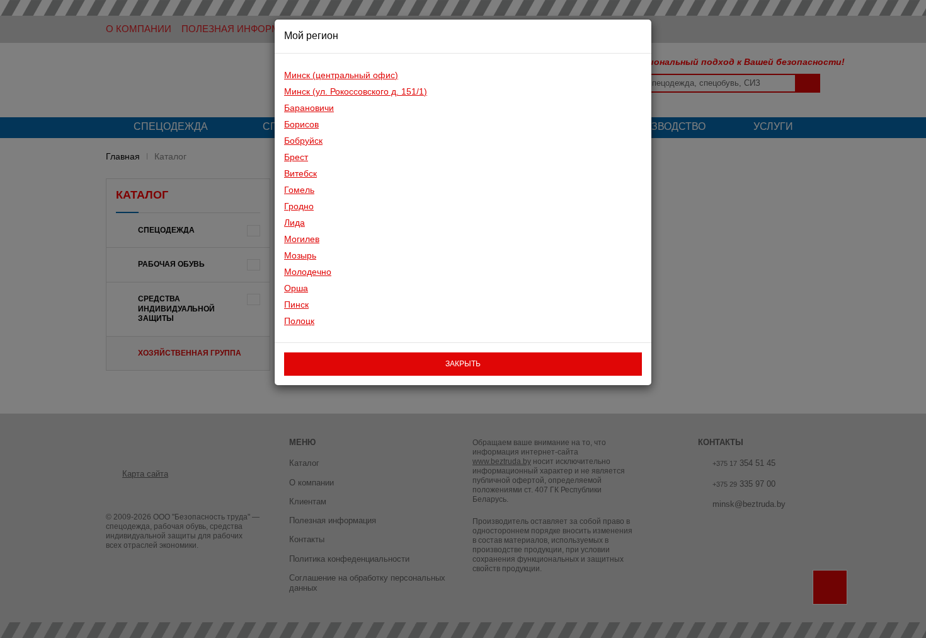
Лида (294, 222)
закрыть (463, 363)
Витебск (300, 173)
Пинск (296, 304)
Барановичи (309, 107)
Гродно (299, 206)
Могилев (301, 239)
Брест (296, 157)
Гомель (299, 189)
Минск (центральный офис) (341, 75)
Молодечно (307, 271)
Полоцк (299, 320)
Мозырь (300, 255)
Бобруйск (303, 140)
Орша (296, 288)
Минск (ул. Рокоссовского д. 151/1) (355, 91)
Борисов (301, 124)
